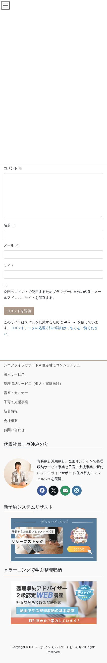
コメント (13, 168)
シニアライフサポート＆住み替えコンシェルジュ (42, 365)
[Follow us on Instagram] (77, 491)
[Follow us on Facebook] (42, 491)
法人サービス (14, 374)
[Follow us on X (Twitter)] (53, 491)
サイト (9, 265)
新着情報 (11, 411)
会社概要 (11, 421)
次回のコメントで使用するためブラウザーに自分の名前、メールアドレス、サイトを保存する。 (52, 295)
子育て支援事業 (16, 402)
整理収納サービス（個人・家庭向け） (33, 384)
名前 (9, 225)
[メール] (65, 491)
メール (11, 245)
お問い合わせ (14, 430)
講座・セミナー (16, 393)
